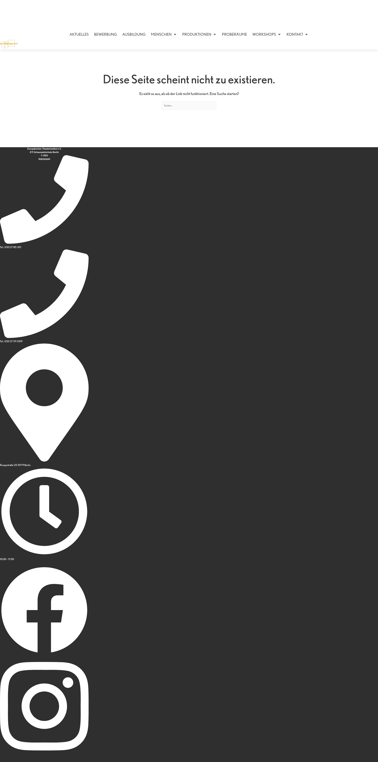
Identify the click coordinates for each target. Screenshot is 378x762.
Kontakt (295, 34)
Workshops (264, 34)
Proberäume (234, 34)
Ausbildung (134, 34)
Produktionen (196, 34)
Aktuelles (79, 34)
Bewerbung (105, 34)
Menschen (161, 34)
